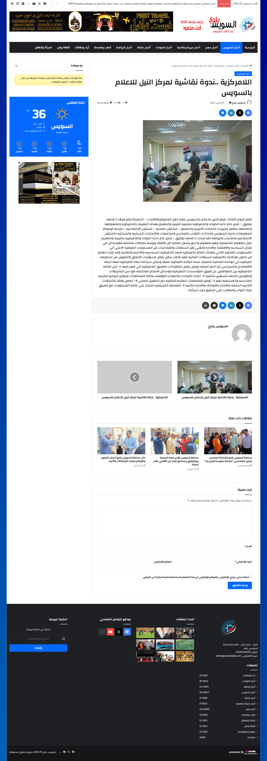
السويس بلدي (238, 103)
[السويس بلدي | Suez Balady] (218, 25)
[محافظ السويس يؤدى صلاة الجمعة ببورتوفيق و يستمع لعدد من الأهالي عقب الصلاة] (175, 440)
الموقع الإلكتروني (163, 562)
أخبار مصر (211, 47)
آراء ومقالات (82, 47)
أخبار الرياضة (124, 47)
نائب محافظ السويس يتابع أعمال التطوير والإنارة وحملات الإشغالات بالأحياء (123, 459)
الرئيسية (250, 47)
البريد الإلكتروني (243, 562)
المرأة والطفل (43, 47)
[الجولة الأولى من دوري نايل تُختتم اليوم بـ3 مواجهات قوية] (145, 633)
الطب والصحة (102, 47)
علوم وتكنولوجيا (246, 732)
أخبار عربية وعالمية (188, 47)
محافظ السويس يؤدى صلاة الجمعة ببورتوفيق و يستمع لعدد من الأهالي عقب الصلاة (176, 461)
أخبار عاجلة (144, 47)
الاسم (248, 546)
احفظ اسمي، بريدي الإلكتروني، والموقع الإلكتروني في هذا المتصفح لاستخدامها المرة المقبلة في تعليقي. (195, 577)
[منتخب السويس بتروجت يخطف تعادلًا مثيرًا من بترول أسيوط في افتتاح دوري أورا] (185, 644)
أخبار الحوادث (164, 47)
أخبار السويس (231, 47)
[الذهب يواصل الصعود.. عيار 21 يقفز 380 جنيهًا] (185, 656)
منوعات (251, 737)
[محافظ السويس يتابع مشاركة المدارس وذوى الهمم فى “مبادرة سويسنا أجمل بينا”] (228, 440)
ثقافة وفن (63, 47)
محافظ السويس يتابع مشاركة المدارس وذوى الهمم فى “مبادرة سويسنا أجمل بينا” (228, 459)
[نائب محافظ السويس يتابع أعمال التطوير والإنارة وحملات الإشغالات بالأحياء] (121, 440)
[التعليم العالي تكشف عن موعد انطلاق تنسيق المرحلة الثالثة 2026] (165, 656)
